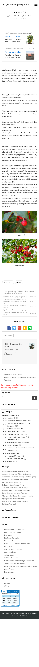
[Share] (9, 282)
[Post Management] (11, 282)
